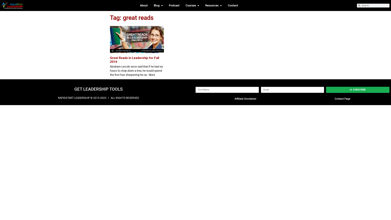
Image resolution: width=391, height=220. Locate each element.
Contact (233, 5)
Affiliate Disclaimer (245, 98)
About (144, 5)
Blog (157, 5)
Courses (191, 5)
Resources (212, 5)
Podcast (174, 5)
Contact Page (342, 98)
